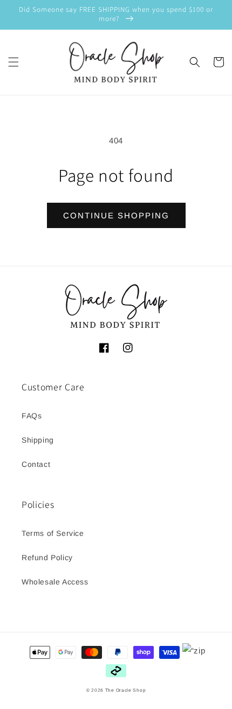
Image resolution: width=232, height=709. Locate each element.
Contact (36, 464)
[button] (13, 62)
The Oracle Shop (125, 690)
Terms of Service (53, 533)
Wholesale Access (55, 581)
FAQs (32, 415)
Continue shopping (116, 215)
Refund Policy (47, 557)
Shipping (38, 440)
